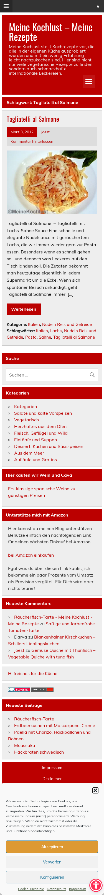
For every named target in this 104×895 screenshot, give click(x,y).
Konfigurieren (52, 877)
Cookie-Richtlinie (31, 889)
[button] (95, 790)
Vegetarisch (26, 419)
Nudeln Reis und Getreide (67, 324)
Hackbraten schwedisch (39, 752)
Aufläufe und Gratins (35, 459)
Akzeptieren (52, 846)
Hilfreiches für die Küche (32, 673)
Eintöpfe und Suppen (35, 439)
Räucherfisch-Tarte (34, 719)
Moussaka (24, 745)
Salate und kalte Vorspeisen (43, 413)
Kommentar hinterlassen (32, 141)
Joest (45, 131)
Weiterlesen (23, 309)
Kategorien (25, 406)
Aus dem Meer (29, 453)
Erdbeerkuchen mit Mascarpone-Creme (54, 725)
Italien (34, 324)
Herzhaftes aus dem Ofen (40, 426)
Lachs (56, 330)
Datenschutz (56, 889)
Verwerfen (52, 862)
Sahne (45, 337)
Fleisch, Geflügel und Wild (41, 433)
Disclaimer (52, 779)
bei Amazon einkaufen (31, 555)
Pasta (31, 337)
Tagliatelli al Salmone (33, 119)
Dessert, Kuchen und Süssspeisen (48, 446)
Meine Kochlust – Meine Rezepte (51, 32)
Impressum (77, 889)
